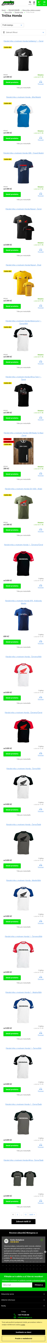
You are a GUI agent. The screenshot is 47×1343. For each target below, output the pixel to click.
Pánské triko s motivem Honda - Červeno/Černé (23, 712)
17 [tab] (12, 1261)
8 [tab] (26, 1257)
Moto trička (8, 12)
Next (45, 1252)
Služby (3, 1306)
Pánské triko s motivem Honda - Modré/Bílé (23, 880)
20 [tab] (23, 1261)
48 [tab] (33, 1268)
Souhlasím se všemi (23, 1332)
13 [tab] (43, 1257)
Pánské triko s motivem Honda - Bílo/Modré (23, 97)
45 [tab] (23, 1268)
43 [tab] (16, 1268)
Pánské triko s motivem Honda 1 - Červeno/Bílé (23, 936)
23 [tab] (33, 1261)
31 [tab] (16, 1264)
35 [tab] (29, 1264)
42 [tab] (12, 1268)
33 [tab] (23, 1264)
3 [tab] (9, 1257)
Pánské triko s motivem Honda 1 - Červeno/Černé (23, 544)
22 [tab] (29, 1261)
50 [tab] (40, 1268)
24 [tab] (36, 1261)
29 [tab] (9, 1264)
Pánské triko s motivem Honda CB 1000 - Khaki (23, 489)
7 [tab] (23, 1257)
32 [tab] (19, 1264)
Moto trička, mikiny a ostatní (31, 10)
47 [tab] (29, 1268)
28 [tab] (5, 1264)
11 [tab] (36, 1257)
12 (25, 1214)
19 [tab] (19, 1261)
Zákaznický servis (7, 1294)
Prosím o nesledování (23, 1338)
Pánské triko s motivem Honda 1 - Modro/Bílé (23, 992)
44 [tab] (19, 1268)
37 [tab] (36, 1264)
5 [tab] (16, 1257)
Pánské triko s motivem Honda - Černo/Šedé (23, 824)
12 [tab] (40, 1257)
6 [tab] (19, 1257)
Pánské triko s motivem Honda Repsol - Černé (24, 209)
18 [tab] (16, 1261)
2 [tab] (5, 1257)
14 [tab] (2, 1261)
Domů (4, 10)
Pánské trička (19, 12)
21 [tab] (26, 1261)
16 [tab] (9, 1261)
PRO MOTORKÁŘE (14, 10)
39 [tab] (43, 1264)
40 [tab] (5, 1268)
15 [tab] (5, 1261)
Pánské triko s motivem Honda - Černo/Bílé (23, 768)
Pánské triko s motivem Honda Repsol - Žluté (23, 265)
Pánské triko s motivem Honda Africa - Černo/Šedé (23, 1160)
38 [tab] (40, 1264)
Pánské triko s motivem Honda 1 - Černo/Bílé (23, 1048)
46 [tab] (26, 1268)
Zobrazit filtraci (12, 32)
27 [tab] (2, 1264)
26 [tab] (43, 1261)
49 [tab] (36, 1268)
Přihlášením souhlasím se (23, 1280)
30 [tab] (12, 1264)
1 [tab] (2, 1257)
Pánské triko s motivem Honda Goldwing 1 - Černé (23, 41)
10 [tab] (33, 1257)
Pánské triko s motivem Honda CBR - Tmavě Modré (23, 153)
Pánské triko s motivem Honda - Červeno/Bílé (23, 656)
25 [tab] (40, 1261)
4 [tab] (12, 1257)
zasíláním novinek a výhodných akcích (32, 1280)
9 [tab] (29, 1257)
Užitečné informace (8, 1300)
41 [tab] (9, 1268)
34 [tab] (26, 1264)
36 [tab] (33, 1264)
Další (31, 1214)
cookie (23, 1325)
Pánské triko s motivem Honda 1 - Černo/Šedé (23, 1104)
